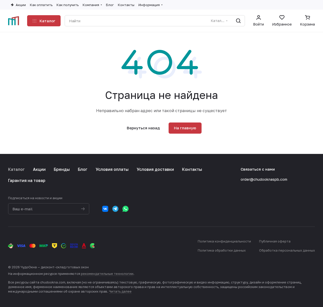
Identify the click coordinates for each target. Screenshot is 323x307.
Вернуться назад (143, 128)
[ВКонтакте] (105, 209)
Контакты (192, 169)
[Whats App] (125, 209)
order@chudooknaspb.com (264, 179)
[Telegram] (115, 209)
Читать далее (120, 291)
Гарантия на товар (26, 180)
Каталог (16, 169)
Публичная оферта (275, 241)
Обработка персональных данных (287, 250)
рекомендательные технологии (107, 274)
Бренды (62, 169)
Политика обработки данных (222, 250)
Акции (39, 169)
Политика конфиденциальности (224, 241)
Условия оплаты (112, 169)
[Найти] (238, 20)
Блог (82, 169)
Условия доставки (155, 169)
